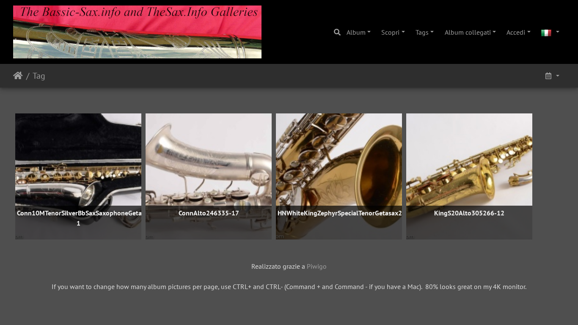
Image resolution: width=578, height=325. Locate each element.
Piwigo (317, 266)
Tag (39, 75)
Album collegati (468, 32)
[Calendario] (552, 75)
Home (18, 75)
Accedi (515, 32)
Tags (422, 32)
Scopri (390, 32)
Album (356, 32)
